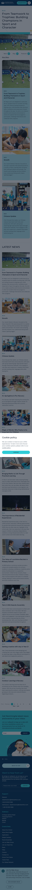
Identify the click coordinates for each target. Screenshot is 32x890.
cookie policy (6, 448)
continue (16, 452)
